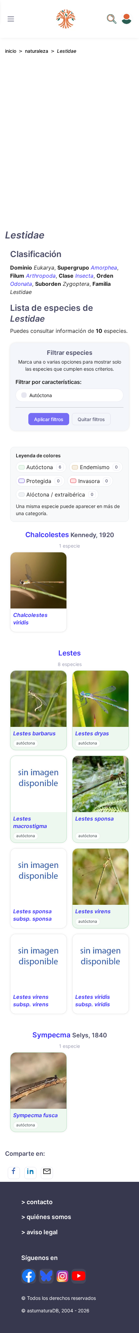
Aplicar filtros (48, 419)
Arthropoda (41, 275)
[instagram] (62, 1276)
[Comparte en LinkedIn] (30, 1173)
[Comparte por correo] (47, 1173)
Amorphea (104, 267)
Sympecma (51, 1035)
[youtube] (78, 1276)
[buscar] (111, 19)
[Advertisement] (69, 147)
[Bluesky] (46, 1276)
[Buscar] (10, 18)
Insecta (84, 275)
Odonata (21, 283)
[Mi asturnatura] (126, 19)
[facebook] (28, 1276)
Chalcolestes (47, 534)
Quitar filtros (91, 419)
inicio (10, 51)
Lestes (69, 653)
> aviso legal (39, 1232)
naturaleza (36, 51)
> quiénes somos (46, 1216)
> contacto (37, 1201)
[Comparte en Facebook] (14, 1173)
